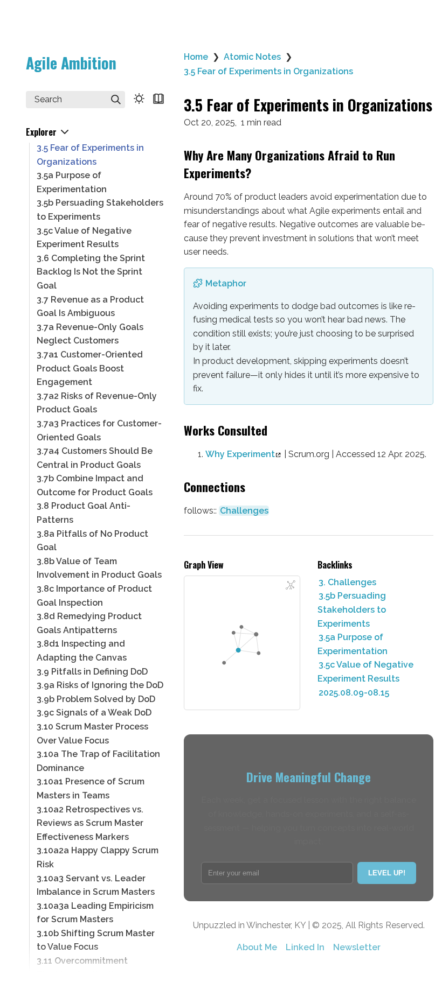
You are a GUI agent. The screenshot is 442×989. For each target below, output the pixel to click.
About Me (257, 947)
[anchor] (261, 173)
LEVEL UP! (386, 873)
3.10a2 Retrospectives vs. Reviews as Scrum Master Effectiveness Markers (90, 823)
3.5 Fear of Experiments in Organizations (268, 71)
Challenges (244, 511)
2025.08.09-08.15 (354, 693)
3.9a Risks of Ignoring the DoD (100, 685)
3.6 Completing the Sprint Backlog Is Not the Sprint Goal (91, 272)
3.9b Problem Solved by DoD (96, 699)
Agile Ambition (71, 63)
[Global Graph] (290, 585)
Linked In (305, 947)
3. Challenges (347, 582)
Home (196, 57)
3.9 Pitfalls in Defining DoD (92, 672)
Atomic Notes (252, 57)
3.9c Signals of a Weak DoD (94, 712)
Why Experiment (240, 454)
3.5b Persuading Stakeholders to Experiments (351, 609)
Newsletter (357, 947)
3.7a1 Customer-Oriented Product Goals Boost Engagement (90, 368)
